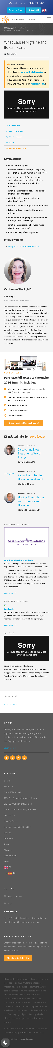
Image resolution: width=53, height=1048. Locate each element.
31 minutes (31, 494)
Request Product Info (17, 148)
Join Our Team (10, 855)
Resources (8, 838)
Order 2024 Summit (12, 792)
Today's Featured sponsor (16, 601)
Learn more (8, 593)
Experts (7, 832)
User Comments (15, 137)
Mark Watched (14, 125)
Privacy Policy (11, 1032)
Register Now (15, 10)
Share (11, 142)
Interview (21, 446)
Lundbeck (9, 609)
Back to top (9, 704)
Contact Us (39, 1032)
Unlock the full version (32, 72)
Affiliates (7, 849)
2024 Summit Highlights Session (18, 803)
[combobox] (44, 10)
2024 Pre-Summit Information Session (20, 798)
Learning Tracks (11, 821)
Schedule (8, 786)
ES (14, 873)
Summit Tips (9, 815)
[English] (44, 10)
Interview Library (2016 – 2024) (17, 827)
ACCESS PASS (12, 373)
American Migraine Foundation (19, 560)
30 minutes (31, 446)
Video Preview (17, 64)
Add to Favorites (16, 131)
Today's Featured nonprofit (16, 525)
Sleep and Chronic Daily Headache (23, 246)
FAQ (10, 903)
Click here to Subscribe (18, 958)
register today (38, 83)
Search (7, 780)
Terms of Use (25, 1032)
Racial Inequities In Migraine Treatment (30, 477)
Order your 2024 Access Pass (22, 423)
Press (6, 861)
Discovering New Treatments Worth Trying (29, 453)
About (6, 844)
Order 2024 (33, 10)
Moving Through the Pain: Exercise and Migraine (31, 501)
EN (10, 867)
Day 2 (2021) (21, 28)
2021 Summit (9, 28)
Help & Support (15, 896)
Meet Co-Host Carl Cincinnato (19, 666)
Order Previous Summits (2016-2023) (20, 809)
